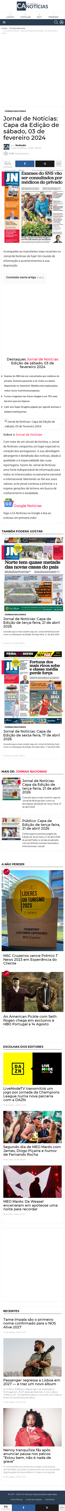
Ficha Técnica (17, 1499)
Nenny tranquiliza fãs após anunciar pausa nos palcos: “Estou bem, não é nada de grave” (27, 1456)
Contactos (49, 1499)
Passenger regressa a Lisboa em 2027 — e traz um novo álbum (31, 1382)
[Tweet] (47, 1507)
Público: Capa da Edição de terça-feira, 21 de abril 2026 (41, 825)
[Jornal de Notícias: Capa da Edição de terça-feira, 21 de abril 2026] (32, 574)
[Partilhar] (23, 1507)
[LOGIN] (61, 22)
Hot (39, 17)
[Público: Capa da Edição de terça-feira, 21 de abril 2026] (11, 828)
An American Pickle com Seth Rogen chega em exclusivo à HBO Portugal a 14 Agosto (30, 1020)
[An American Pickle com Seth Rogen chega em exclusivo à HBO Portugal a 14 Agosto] (32, 992)
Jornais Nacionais (15, 614)
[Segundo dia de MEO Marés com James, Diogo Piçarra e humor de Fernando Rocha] (32, 1127)
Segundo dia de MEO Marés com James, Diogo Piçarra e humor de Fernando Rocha (32, 1151)
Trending (53, 17)
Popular (26, 17)
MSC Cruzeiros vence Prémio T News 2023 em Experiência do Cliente (30, 959)
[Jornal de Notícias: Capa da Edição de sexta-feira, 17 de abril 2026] (32, 687)
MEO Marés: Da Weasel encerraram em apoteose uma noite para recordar (30, 1205)
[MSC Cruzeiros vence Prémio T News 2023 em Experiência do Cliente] (32, 910)
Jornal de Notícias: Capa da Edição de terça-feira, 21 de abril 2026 (31, 623)
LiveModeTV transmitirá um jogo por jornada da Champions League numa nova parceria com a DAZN (31, 1094)
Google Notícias (28, 506)
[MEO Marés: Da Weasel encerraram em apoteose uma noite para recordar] (32, 1181)
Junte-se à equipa (34, 1499)
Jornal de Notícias (42, 359)
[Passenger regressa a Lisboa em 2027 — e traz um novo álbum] (32, 1357)
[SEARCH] (56, 22)
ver (40, 277)
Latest (10, 17)
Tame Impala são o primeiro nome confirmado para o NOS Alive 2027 (29, 1323)
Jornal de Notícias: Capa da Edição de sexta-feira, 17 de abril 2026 (31, 735)
